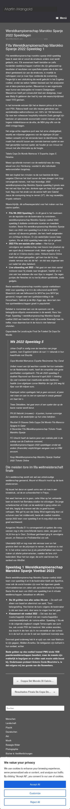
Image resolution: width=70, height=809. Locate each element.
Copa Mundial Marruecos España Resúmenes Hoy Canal (37, 360)
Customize (35, 793)
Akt (7, 736)
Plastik (9, 727)
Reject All (35, 802)
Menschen (10, 718)
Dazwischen (11, 731)
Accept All (35, 784)
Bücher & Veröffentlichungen (19, 753)
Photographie (12, 749)
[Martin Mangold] (30, 9)
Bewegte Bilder (13, 744)
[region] (35, 783)
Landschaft (11, 723)
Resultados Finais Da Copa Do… (35, 691)
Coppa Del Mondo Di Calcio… (35, 680)
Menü (63, 18)
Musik (8, 740)
